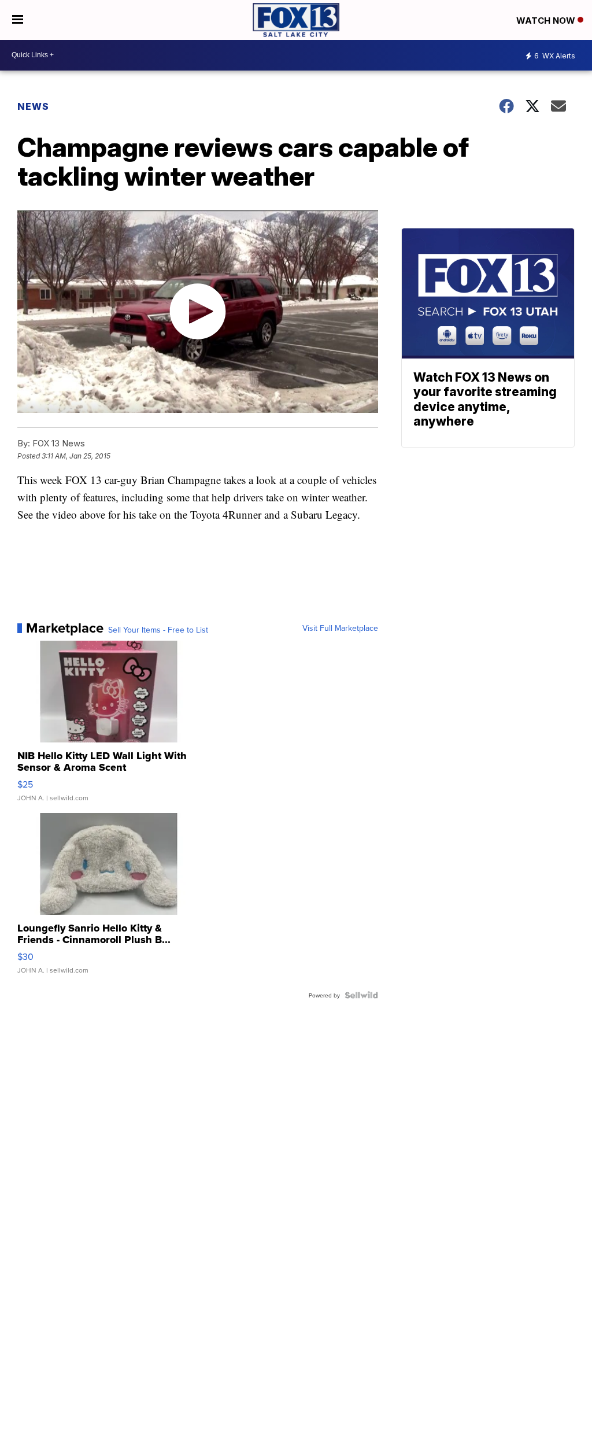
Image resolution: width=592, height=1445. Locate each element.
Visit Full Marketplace (340, 628)
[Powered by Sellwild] (361, 995)
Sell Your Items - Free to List (158, 630)
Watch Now (547, 20)
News (33, 106)
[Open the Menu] (18, 20)
